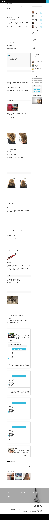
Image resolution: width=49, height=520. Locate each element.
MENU (10, 1)
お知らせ (34, 47)
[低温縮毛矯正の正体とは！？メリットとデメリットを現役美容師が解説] (33, 12)
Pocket (14, 461)
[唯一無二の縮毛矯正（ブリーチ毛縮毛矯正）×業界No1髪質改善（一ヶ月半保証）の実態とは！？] (33, 62)
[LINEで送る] (12, 461)
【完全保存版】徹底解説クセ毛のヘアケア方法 (25, 466)
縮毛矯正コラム (37, 13)
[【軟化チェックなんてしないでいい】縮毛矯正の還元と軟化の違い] (33, 16)
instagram (36, 78)
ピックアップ (34, 48)
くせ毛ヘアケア (35, 33)
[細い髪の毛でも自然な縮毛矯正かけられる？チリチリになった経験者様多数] (33, 26)
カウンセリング (35, 32)
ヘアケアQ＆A (34, 41)
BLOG (26, 1)
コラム (34, 49)
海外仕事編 (34, 35)
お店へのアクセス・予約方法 (12, 65)
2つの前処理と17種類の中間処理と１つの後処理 (15, 61)
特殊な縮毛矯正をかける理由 (13, 59)
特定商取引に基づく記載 (39, 510)
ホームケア (34, 42)
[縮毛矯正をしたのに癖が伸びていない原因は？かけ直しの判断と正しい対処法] (33, 65)
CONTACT (29, 1)
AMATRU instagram (37, 82)
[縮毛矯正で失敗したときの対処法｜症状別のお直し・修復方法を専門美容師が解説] (33, 69)
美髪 (33, 40)
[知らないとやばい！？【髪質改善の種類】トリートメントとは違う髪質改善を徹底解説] (33, 23)
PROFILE (13, 1)
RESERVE (18, 1)
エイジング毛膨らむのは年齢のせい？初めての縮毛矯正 (13, 466)
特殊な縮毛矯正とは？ (11, 60)
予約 (33, 46)
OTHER (35, 492)
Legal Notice (36, 1)
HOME (6, 1)
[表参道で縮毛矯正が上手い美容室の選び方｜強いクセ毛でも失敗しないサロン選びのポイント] (33, 72)
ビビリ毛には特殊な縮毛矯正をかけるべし (14, 58)
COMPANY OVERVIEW (8, 4)
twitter (37, 80)
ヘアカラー (34, 34)
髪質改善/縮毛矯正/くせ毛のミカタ (36, 56)
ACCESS (22, 1)
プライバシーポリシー (34, 510)
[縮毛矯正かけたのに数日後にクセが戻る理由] (33, 19)
